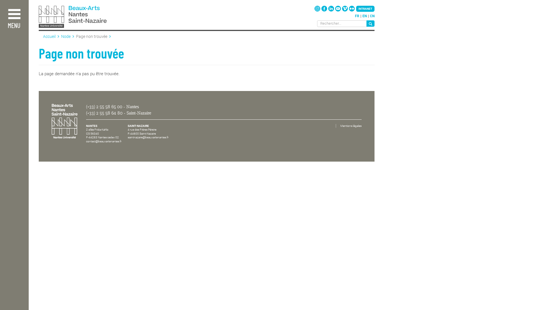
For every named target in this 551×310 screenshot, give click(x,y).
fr (357, 16)
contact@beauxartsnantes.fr (103, 141)
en (364, 16)
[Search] (370, 23)
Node (66, 36)
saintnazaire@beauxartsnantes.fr (148, 137)
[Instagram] (318, 10)
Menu (14, 26)
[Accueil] (85, 17)
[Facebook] (324, 10)
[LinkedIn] (331, 10)
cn (372, 16)
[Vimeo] (345, 10)
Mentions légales (351, 125)
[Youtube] (338, 10)
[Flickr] (352, 10)
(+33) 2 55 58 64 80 (104, 113)
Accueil (49, 36)
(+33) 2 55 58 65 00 (104, 106)
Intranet (365, 8)
